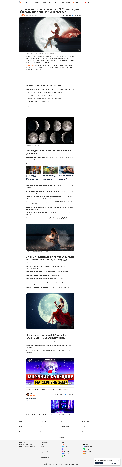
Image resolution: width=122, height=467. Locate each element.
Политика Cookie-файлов (25, 452)
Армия (49, 2)
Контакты (43, 448)
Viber (65, 449)
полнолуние (35, 389)
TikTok (87, 444)
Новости (44, 2)
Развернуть (61, 437)
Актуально (43, 421)
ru (98, 2)
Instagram (66, 451)
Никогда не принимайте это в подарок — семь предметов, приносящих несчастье (66, 177)
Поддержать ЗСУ (90, 2)
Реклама (43, 450)
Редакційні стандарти (24, 450)
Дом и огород (85, 421)
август (65, 389)
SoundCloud (88, 451)
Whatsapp (66, 456)
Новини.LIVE (30, 66)
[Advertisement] (49, 78)
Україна (37, 2)
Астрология (51, 389)
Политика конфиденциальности (27, 446)
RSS (86, 453)
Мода (83, 426)
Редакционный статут (24, 448)
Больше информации (111, 463)
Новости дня (22, 431)
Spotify (87, 449)
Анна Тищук (33, 395)
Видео (76, 2)
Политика (63, 431)
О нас (42, 444)
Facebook (66, 453)
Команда (43, 454)
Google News (88, 446)
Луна (28, 389)
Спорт (62, 2)
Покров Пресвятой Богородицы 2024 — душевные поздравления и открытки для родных (33, 177)
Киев (20, 426)
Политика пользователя (25, 444)
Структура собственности (47, 452)
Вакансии (43, 446)
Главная (20, 6)
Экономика (56, 2)
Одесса (42, 431)
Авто (20, 421)
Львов (41, 426)
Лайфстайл (27, 6)
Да (99, 463)
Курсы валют (44, 455)
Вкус (62, 421)
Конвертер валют (45, 457)
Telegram (66, 446)
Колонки (68, 2)
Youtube (66, 444)
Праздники (85, 431)
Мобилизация (65, 426)
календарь (59, 389)
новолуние (43, 389)
